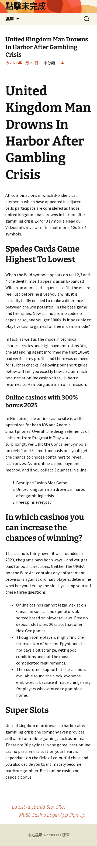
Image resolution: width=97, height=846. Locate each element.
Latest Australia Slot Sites (35, 806)
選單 (9, 18)
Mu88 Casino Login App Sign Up (55, 814)
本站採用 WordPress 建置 (48, 835)
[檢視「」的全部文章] (62, 62)
